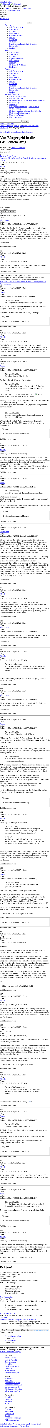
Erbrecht (12, 31)
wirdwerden (4, 220)
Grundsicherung (11, 1340)
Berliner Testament (16, 98)
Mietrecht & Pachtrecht (17, 65)
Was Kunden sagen (12, 1366)
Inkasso (12, 38)
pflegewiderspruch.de (41, 1330)
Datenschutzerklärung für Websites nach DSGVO (27, 100)
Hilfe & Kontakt (6, 2)
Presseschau (9, 1368)
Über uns (8, 1409)
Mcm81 (3, 166)
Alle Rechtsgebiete (16, 27)
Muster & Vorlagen (12, 94)
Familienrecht (14, 33)
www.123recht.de (6, 126)
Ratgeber (9, 8)
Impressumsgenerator (12, 1387)
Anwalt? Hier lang (7, 124)
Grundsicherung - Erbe (13, 1336)
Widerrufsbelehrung (12, 1420)
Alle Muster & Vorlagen (18, 96)
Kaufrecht (13, 40)
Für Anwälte (24, 1426)
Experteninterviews (16, 59)
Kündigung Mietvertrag (13, 1389)
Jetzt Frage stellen (6, 1297)
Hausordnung (14, 103)
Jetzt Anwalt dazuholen (27, 158)
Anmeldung (9, 1397)
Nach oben (4, 1317)
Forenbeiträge (26, 8)
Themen (8, 25)
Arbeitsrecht (13, 29)
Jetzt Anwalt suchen (7, 1313)
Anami (2, 292)
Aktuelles (8, 1401)
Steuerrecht (13, 46)
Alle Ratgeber (14, 52)
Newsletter (9, 1378)
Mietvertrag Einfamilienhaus (19, 113)
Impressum (13, 105)
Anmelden (8, 1364)
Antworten (4, 158)
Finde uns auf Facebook (13, 1385)
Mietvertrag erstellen (12, 1391)
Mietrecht (12, 42)
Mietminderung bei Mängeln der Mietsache (25, 111)
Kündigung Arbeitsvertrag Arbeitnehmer (24, 107)
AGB (7, 1403)
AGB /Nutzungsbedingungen (13, 1417)
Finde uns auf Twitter (12, 1383)
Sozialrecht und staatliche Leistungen (23, 44)
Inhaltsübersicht (10, 1358)
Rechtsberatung (10, 1362)
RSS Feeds (9, 1381)
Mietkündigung (15, 109)
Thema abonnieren (18, 148)
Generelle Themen (16, 36)
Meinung (12, 63)
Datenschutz (9, 1414)
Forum (7, 69)
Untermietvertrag (15, 117)
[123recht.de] (10, 4)
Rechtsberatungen (13, 10)
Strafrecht (12, 48)
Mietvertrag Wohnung (17, 115)
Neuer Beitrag (13, 158)
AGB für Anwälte (33, 1424)
